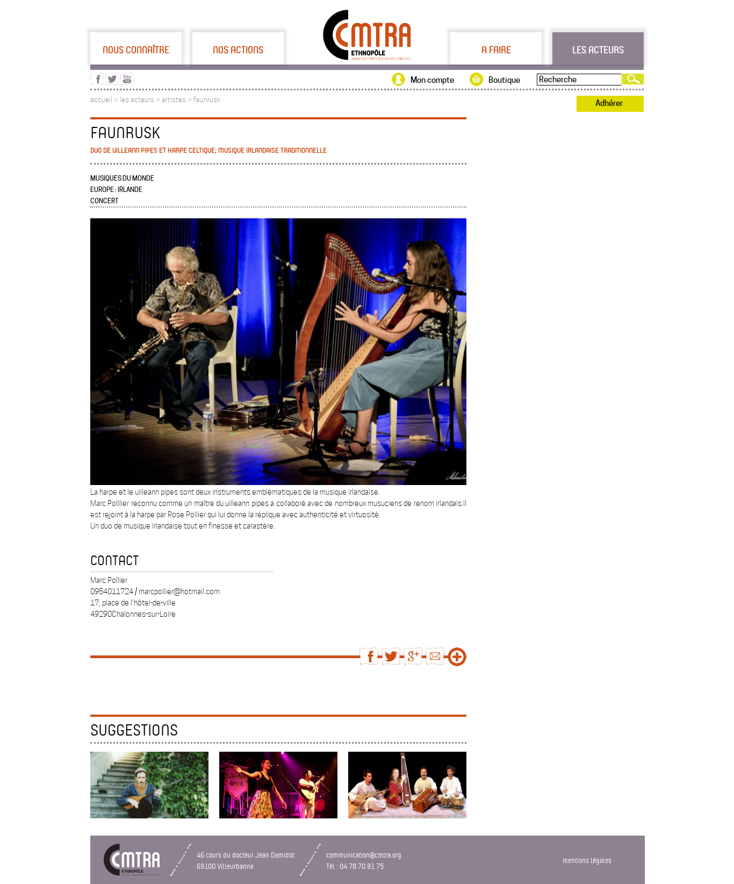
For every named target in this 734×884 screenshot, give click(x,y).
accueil (101, 100)
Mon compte (432, 80)
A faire (496, 49)
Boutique (504, 80)
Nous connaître (136, 49)
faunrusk (206, 100)
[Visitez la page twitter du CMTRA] (112, 82)
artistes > (177, 100)
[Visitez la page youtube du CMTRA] (127, 82)
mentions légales (587, 860)
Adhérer (609, 103)
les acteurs (137, 100)
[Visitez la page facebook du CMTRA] (97, 82)
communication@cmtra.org (363, 855)
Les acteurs (598, 49)
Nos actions (238, 49)
